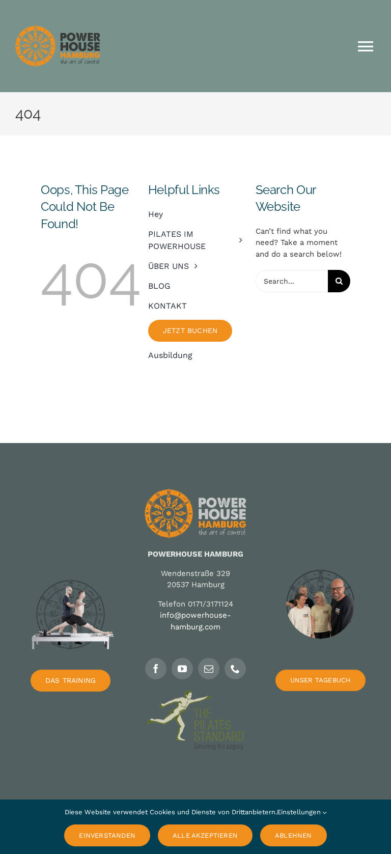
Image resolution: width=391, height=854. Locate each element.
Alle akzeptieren (205, 835)
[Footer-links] (70, 562)
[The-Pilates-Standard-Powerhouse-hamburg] (195, 694)
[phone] (235, 668)
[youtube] (182, 668)
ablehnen (293, 835)
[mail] (208, 668)
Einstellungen (300, 812)
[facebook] (155, 668)
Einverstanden (107, 835)
